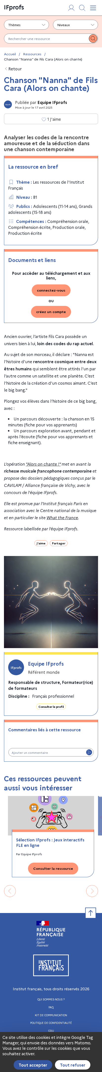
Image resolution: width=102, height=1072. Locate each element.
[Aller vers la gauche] (10, 891)
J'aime (41, 543)
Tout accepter (33, 1065)
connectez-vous (51, 290)
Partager (58, 543)
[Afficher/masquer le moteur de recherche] (82, 8)
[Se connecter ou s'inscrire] (71, 8)
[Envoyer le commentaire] (89, 752)
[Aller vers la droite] (92, 891)
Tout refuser (72, 1065)
